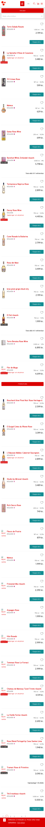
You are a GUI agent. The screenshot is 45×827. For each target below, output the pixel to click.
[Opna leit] (34, 3)
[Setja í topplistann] (42, 24)
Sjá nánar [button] (21, 823)
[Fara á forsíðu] (3, 3)
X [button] (4, 820)
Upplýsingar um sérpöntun (15, 58)
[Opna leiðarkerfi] (42, 3)
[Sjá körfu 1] (38, 3)
